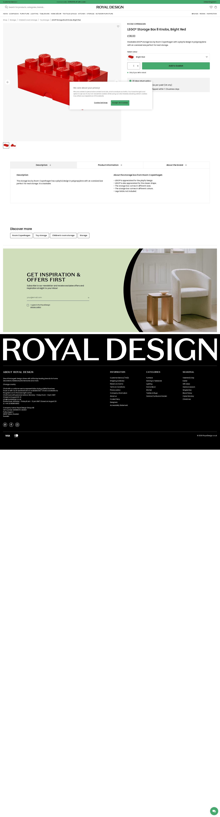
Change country (9, 384)
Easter (185, 381)
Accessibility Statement (119, 405)
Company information (118, 393)
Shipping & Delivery (117, 381)
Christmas (187, 399)
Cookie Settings (101, 103)
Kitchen (149, 390)
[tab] (43, 165)
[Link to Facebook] (11, 425)
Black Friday (187, 393)
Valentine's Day (188, 378)
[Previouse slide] (7, 82)
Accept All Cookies (120, 103)
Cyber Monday (188, 396)
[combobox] (210, 2)
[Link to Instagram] (17, 425)
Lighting (149, 384)
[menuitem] (5, 14)
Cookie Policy (115, 399)
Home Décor (150, 387)
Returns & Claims (116, 384)
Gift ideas (186, 384)
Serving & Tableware (154, 381)
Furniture (149, 378)
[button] (210, 2)
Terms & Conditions (117, 387)
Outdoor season (189, 387)
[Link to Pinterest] (5, 425)
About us (113, 396)
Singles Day (187, 390)
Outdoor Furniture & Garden (156, 396)
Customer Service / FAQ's (119, 378)
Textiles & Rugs (152, 393)
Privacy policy (115, 390)
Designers (114, 402)
